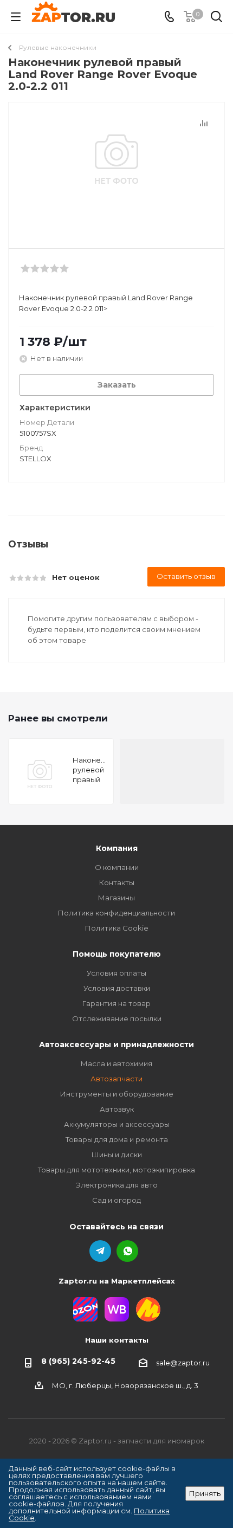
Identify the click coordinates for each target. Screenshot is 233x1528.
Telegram (100, 1251)
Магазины (116, 897)
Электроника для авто (117, 1185)
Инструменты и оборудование (116, 1093)
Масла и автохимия (116, 1063)
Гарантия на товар (116, 1003)
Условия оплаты (116, 973)
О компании (117, 867)
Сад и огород (116, 1200)
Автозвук (117, 1109)
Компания (117, 848)
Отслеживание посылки (116, 1018)
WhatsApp (127, 1251)
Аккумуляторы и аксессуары (117, 1124)
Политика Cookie (116, 928)
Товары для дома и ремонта (117, 1139)
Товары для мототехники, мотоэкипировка (116, 1169)
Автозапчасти (116, 1078)
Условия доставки (116, 988)
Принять (205, 1493)
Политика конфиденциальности (116, 912)
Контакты (116, 882)
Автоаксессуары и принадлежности (116, 1044)
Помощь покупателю (117, 954)
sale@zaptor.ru (183, 1362)
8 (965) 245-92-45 (78, 1361)
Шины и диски (117, 1154)
